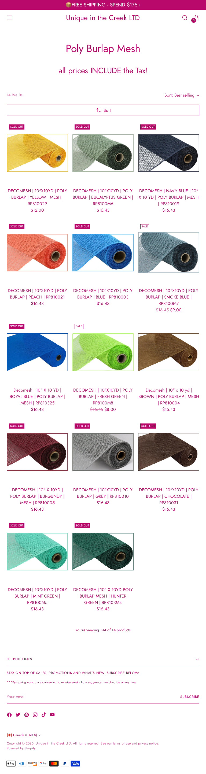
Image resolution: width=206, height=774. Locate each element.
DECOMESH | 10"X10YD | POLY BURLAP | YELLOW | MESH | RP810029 (37, 197)
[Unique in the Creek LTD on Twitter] (18, 715)
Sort (107, 110)
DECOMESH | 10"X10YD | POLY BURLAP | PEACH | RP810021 (37, 294)
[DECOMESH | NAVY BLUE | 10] (168, 152)
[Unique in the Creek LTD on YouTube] (53, 715)
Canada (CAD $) (25, 735)
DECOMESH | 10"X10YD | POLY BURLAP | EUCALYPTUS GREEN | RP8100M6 (103, 197)
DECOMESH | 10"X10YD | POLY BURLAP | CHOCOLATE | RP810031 (168, 496)
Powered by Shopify (21, 748)
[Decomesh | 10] (37, 352)
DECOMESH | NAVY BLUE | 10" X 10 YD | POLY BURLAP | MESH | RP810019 (168, 197)
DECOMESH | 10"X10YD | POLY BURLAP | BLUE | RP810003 (103, 294)
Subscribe (189, 696)
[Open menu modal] (9, 17)
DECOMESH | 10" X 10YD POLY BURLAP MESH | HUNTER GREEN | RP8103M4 (103, 596)
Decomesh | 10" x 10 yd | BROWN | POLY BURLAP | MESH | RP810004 (168, 396)
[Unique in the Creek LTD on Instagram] (35, 715)
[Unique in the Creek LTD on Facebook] (10, 715)
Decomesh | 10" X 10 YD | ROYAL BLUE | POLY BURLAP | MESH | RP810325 (37, 396)
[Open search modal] (184, 17)
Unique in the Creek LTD (53, 743)
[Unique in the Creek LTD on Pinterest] (27, 715)
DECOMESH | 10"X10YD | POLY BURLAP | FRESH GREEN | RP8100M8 (103, 396)
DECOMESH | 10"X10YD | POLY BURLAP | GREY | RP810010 (103, 493)
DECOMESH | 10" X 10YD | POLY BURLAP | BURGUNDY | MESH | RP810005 (37, 496)
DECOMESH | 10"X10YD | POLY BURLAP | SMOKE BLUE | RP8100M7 (168, 297)
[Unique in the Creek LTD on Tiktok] (44, 715)
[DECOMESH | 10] (37, 152)
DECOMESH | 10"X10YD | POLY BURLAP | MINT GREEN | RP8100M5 (37, 596)
